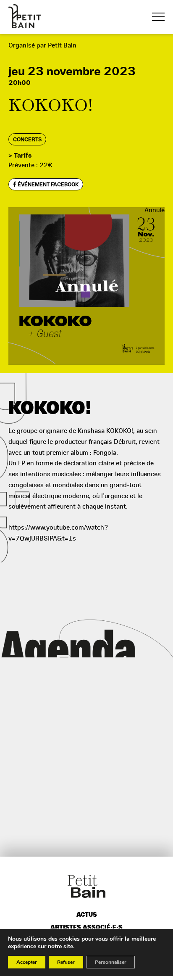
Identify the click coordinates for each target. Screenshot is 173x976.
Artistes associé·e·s (86, 927)
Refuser (66, 962)
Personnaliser (110, 962)
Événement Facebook (47, 184)
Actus (86, 915)
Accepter (26, 962)
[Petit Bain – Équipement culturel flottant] (24, 16)
